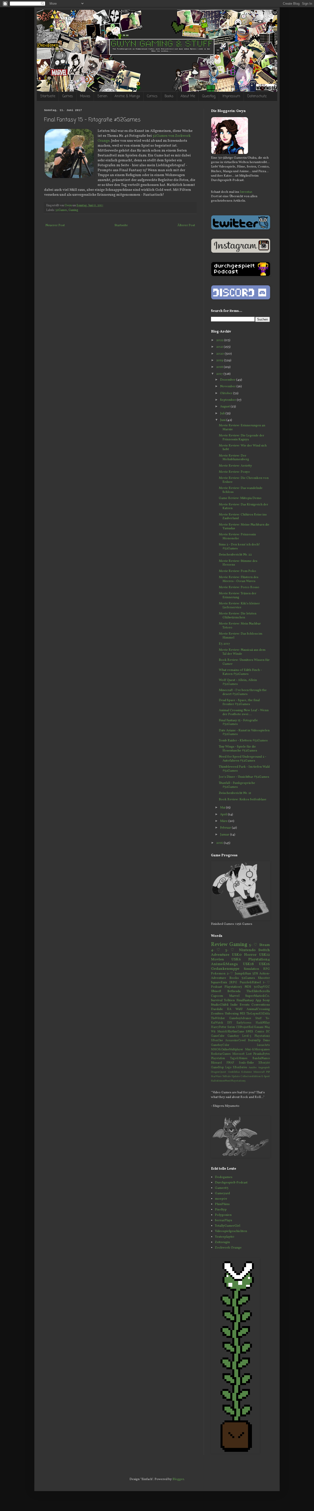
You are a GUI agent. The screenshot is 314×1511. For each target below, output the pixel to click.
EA (229, 1009)
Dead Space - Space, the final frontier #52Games (239, 702)
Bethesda (233, 991)
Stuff (258, 1018)
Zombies (217, 1014)
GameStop (217, 1067)
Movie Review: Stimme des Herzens (238, 563)
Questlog (208, 96)
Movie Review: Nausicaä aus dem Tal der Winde (242, 652)
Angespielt (264, 1067)
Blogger (178, 1479)
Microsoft (238, 1054)
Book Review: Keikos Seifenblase (242, 799)
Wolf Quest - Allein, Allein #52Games (238, 682)
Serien (102, 96)
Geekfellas (234, 1072)
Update (236, 1076)
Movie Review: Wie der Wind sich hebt (243, 448)
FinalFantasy (245, 1000)
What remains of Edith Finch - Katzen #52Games (240, 672)
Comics (152, 96)
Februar (226, 828)
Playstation (218, 1058)
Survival (216, 1000)
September (228, 400)
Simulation (251, 969)
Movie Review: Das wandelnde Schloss (240, 490)
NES (242, 1014)
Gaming (73, 210)
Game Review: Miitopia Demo (240, 498)
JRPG (233, 982)
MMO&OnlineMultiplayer (227, 1050)
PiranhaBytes (261, 1054)
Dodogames (223, 1177)
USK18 (248, 964)
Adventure (220, 954)
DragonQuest (218, 1072)
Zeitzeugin (222, 1242)
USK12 (264, 954)
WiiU (239, 1009)
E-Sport (266, 1076)
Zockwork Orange (228, 1248)
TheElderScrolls (258, 991)
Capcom (217, 996)
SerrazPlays (223, 1220)
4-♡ (216, 950)
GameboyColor (220, 1045)
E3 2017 (224, 644)
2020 (220, 354)
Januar (225, 834)
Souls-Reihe (246, 1063)
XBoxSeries (240, 1067)
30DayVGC (262, 987)
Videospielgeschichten (231, 1231)
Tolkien (229, 1000)
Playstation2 (262, 1036)
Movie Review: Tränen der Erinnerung (237, 595)
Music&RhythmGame (230, 1032)
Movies (85, 96)
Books (169, 96)
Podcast (216, 987)
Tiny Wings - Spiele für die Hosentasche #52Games (238, 749)
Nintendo (247, 950)
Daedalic (217, 1009)
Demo (266, 1040)
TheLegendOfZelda (258, 1014)
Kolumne (246, 1072)
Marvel (234, 996)
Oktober (226, 393)
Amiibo (253, 1067)
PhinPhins (222, 1204)
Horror (250, 954)
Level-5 (246, 1036)
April (224, 814)
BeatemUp (254, 1040)
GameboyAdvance (240, 1018)
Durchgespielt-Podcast (231, 1182)
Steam (264, 945)
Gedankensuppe (225, 968)
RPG (266, 969)
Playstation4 (259, 959)
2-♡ (230, 973)
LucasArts (263, 1045)
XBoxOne (217, 1040)
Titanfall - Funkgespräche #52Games (237, 785)
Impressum (231, 96)
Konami (258, 1027)
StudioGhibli (219, 1005)
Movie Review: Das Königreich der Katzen (243, 506)
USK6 (236, 959)
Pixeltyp (221, 1209)
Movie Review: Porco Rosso (239, 587)
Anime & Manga (127, 96)
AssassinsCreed (235, 1040)
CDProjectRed (244, 1027)
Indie (234, 1005)
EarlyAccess (243, 1023)
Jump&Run (243, 973)
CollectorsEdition (250, 1076)
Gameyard (222, 1193)
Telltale (226, 1076)
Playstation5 (238, 1081)
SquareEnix (219, 982)
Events (244, 1005)
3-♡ (230, 950)
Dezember (228, 380)
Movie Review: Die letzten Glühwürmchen (237, 615)
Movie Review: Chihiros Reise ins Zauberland (243, 517)
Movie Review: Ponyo (234, 472)
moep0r (221, 1199)
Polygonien (223, 1215)
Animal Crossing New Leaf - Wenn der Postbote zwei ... (244, 712)
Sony (266, 1000)
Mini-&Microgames (257, 1050)
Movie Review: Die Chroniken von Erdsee (244, 480)
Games (67, 96)
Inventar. (246, 192)
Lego (228, 1067)
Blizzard (216, 1063)
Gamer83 (221, 1188)
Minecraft (259, 1072)
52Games (61, 210)
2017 (219, 374)
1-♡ (266, 982)
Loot (249, 1054)
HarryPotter (218, 1027)
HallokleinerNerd (221, 1081)
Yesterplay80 (224, 1237)
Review (219, 944)
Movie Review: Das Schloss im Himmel (240, 636)
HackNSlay (263, 1023)
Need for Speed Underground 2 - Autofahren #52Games (242, 759)
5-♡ (253, 945)
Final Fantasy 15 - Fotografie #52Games (238, 722)
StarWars (216, 1076)
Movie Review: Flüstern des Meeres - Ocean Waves (238, 579)
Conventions (260, 1005)
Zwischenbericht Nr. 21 (235, 793)
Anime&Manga (224, 964)
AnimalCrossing (258, 1009)
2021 (220, 347)
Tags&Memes (239, 1058)
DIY (229, 1023)
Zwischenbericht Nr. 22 (235, 555)
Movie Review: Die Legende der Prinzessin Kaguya (241, 437)
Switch (264, 950)
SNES (249, 1032)
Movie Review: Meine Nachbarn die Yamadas (244, 527)
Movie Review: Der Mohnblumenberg (234, 458)
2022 (220, 340)
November (228, 386)
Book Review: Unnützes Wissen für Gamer (244, 662)
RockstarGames (221, 1054)
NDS (248, 987)
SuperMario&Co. (257, 996)
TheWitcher (218, 1018)
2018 (220, 367)
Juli (222, 413)
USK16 (264, 964)
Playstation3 (233, 987)
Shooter (264, 978)
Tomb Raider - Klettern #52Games (243, 740)
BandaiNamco (261, 1058)
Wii (213, 1032)
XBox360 (264, 1063)
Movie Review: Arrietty (235, 466)
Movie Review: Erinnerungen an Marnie (242, 427)
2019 (220, 360)
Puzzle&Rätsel (250, 982)
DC (268, 1032)
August (225, 406)
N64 (267, 1027)
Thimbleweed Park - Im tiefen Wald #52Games (244, 769)
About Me (188, 96)
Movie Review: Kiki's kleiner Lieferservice (239, 605)
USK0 (237, 954)
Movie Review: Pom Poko (237, 571)
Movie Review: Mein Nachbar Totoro (240, 626)
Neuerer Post (55, 225)
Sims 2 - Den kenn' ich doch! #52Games (239, 546)
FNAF (230, 1063)
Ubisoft (216, 991)
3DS (255, 973)
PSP (268, 1072)
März (224, 821)
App (258, 1000)
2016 (220, 843)
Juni (223, 420)
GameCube (217, 1036)
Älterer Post (186, 225)
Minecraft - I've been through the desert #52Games (243, 692)
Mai (223, 807)
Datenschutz (257, 96)
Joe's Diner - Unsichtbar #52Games (244, 777)
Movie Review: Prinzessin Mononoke (237, 536)
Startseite (47, 96)
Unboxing (232, 1014)
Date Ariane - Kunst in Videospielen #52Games (244, 732)
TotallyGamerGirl (227, 1226)
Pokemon (218, 973)
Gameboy (233, 1036)
